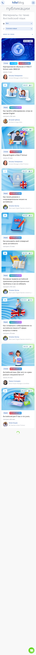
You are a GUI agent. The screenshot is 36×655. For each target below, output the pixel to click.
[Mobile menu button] (33, 3)
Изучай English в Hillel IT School (18, 147)
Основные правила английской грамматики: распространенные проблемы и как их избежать (18, 273)
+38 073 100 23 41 (2, 3)
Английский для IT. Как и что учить (18, 408)
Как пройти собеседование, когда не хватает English (18, 103)
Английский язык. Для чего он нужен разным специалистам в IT (18, 365)
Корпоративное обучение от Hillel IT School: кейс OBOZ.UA (18, 59)
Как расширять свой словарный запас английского (18, 231)
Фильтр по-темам (8, 34)
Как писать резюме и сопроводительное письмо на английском (18, 189)
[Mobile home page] (18, 3)
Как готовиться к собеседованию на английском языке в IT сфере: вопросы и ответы (18, 319)
